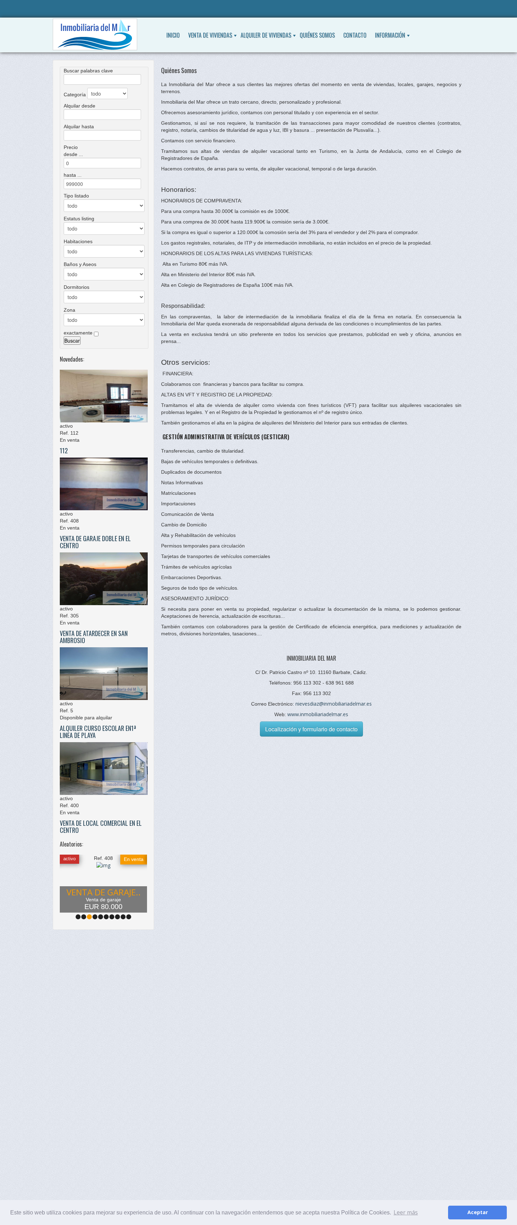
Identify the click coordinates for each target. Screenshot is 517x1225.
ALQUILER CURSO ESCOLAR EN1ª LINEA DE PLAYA (98, 732)
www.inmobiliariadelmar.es (317, 714)
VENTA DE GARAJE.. (103, 892)
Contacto (354, 35)
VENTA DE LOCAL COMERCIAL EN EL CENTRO (101, 826)
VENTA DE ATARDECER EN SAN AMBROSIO (94, 637)
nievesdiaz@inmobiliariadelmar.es (333, 703)
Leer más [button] (406, 1212)
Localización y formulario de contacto (311, 729)
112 (64, 450)
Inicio (173, 35)
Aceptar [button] (477, 1212)
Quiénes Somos (317, 35)
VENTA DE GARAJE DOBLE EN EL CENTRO (95, 542)
